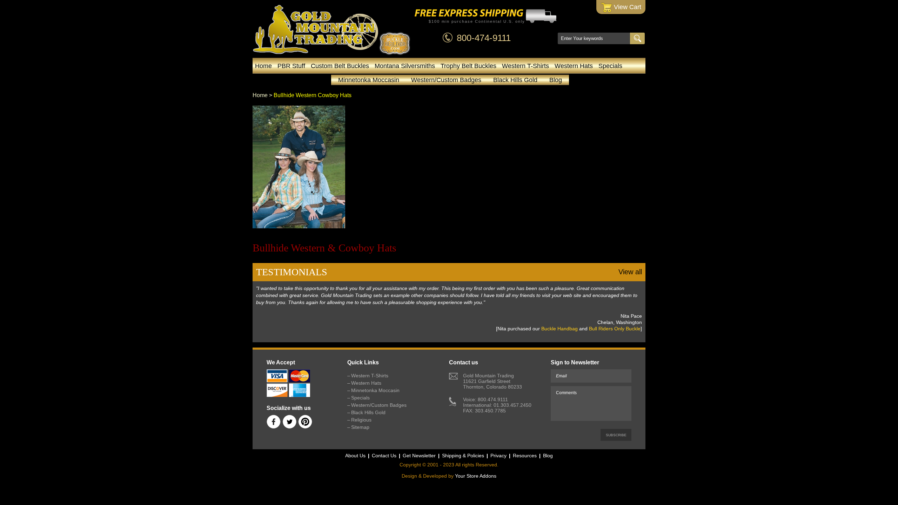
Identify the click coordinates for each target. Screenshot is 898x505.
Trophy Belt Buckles (468, 65)
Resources (525, 455)
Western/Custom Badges (446, 79)
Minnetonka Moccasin (368, 79)
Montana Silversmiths (405, 65)
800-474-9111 (484, 38)
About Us (355, 455)
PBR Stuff (291, 65)
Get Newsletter (419, 455)
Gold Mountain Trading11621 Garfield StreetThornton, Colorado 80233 (492, 381)
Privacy (498, 455)
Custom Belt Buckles (340, 65)
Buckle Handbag (559, 328)
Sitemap (360, 427)
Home (263, 65)
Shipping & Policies (463, 455)
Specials (610, 65)
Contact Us (384, 455)
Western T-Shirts (525, 65)
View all (630, 272)
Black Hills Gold (515, 79)
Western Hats (574, 65)
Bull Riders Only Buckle (615, 328)
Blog (555, 79)
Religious (361, 420)
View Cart (626, 7)
